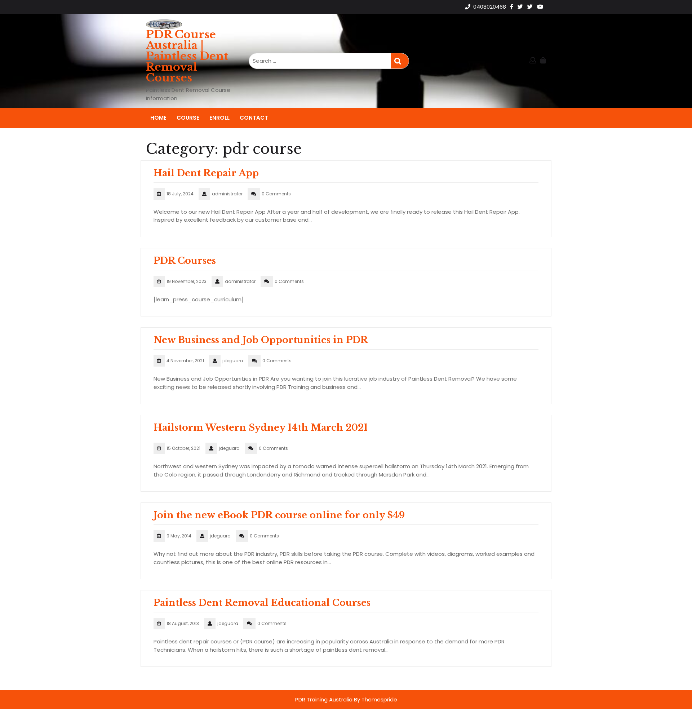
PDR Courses (185, 260)
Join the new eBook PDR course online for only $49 (279, 515)
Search (400, 61)
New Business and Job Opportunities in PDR (261, 340)
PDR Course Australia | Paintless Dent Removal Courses (187, 56)
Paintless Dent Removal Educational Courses (262, 602)
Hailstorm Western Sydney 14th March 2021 (261, 427)
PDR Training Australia (323, 699)
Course (188, 117)
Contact (254, 117)
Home (158, 117)
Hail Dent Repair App (206, 173)
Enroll (219, 117)
